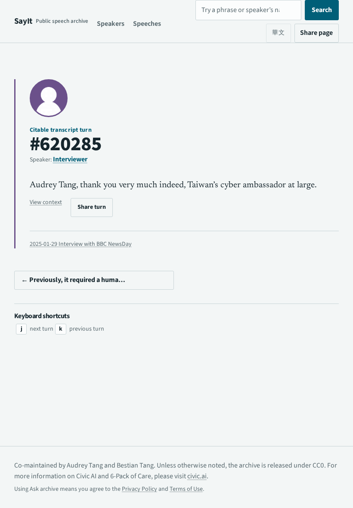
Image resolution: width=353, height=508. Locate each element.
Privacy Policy (139, 489)
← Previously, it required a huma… (73, 280)
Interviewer (70, 159)
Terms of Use (186, 489)
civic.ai (197, 476)
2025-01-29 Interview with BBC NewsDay (81, 244)
